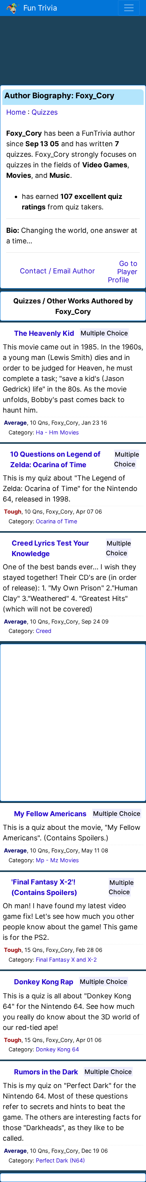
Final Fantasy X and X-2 (66, 959)
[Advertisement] (73, 49)
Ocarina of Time (56, 521)
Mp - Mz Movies (57, 860)
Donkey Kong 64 (57, 1049)
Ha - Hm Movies (57, 432)
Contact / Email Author (57, 271)
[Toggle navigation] (129, 8)
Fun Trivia (38, 7)
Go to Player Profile (122, 271)
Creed (43, 630)
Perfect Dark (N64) (60, 1160)
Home (16, 112)
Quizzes (45, 112)
